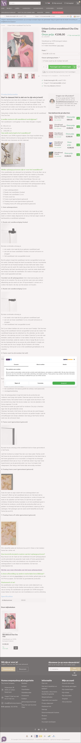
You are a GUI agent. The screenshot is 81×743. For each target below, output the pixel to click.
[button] (74, 359)
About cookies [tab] (40, 364)
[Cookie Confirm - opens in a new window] (68, 359)
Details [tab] (65, 364)
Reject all (17, 383)
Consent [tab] (16, 364)
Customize (40, 383)
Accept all (63, 383)
